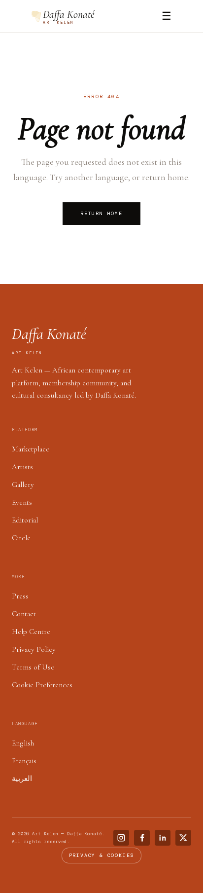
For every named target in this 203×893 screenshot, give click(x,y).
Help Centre (31, 631)
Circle (21, 537)
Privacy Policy (34, 649)
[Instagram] (121, 838)
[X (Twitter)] (183, 838)
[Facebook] (142, 838)
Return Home (101, 213)
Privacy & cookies (102, 855)
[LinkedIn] (162, 838)
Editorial (25, 520)
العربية (22, 778)
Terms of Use (33, 667)
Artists (22, 466)
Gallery (23, 484)
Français (24, 760)
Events (22, 502)
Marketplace (30, 449)
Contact (24, 613)
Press (20, 596)
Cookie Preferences (42, 684)
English (23, 743)
